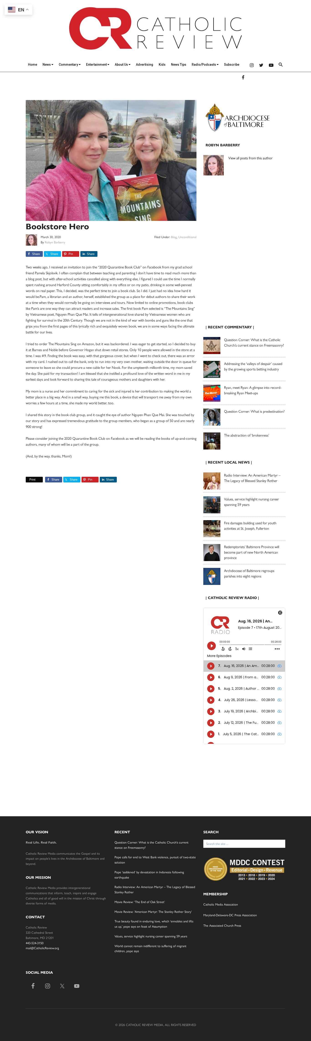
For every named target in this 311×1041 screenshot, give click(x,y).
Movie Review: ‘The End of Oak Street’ (140, 901)
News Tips (178, 64)
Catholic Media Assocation (220, 904)
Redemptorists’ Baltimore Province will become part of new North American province (251, 552)
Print (32, 479)
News (47, 64)
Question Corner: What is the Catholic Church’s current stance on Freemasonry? (254, 342)
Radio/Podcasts (204, 64)
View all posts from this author (250, 157)
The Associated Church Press (222, 925)
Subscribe (231, 64)
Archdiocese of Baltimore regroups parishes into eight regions (249, 573)
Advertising (144, 64)
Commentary (69, 64)
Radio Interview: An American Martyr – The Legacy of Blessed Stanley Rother (252, 477)
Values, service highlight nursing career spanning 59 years (151, 936)
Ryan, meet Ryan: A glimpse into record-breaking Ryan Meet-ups (252, 390)
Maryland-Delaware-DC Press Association (230, 915)
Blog (174, 237)
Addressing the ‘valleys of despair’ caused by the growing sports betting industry (253, 366)
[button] (280, 65)
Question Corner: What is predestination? (254, 411)
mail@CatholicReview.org (42, 948)
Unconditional (187, 237)
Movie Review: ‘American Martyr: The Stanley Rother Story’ (153, 911)
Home (32, 64)
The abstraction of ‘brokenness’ (246, 435)
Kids (162, 64)
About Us (122, 64)
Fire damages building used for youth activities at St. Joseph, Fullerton (250, 525)
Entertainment (96, 64)
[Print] (27, 479)
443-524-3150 (34, 943)
